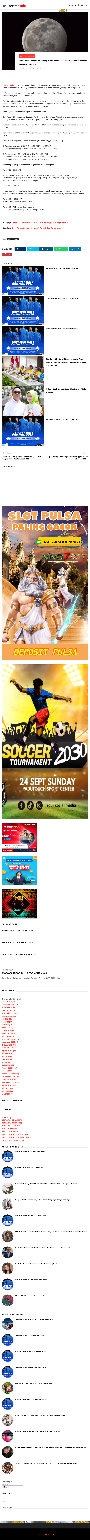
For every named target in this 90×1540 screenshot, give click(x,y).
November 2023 (10, 1076)
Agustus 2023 (9, 1085)
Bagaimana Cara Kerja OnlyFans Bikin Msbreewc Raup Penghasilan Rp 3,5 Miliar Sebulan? (51, 1447)
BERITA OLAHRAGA (12, 1123)
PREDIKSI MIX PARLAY (13, 1140)
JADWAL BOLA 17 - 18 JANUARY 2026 (17, 931)
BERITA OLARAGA (11, 1126)
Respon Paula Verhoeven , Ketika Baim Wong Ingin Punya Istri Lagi (42, 1200)
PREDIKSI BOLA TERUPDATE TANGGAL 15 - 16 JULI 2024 (37, 1431)
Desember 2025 (10, 1004)
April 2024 (7, 1062)
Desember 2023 (10, 1074)
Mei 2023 (7, 1094)
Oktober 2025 (9, 1010)
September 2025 (10, 1013)
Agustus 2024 (9, 1051)
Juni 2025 (7, 1022)
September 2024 (10, 1048)
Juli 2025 (7, 1019)
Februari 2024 (9, 1068)
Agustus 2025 (9, 1016)
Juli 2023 (7, 1088)
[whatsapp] (75, 5)
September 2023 (10, 1082)
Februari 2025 (9, 1033)
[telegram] (78, 5)
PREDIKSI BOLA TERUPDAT (15, 1134)
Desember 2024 (10, 1039)
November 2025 (10, 1007)
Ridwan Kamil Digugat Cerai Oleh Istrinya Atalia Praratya (66, 390)
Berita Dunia (8, 85)
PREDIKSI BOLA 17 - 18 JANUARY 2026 (17, 942)
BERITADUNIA (9, 1128)
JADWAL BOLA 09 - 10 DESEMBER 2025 (62, 419)
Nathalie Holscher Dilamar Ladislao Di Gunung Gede (36, 1264)
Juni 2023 (7, 1091)
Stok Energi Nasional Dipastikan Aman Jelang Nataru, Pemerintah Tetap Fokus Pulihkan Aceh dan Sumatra (66, 362)
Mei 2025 (7, 1025)
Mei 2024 (7, 1059)
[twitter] (72, 5)
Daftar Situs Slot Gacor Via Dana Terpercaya (19, 954)
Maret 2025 (8, 1030)
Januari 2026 (8, 1001)
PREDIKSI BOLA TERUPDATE (15, 1137)
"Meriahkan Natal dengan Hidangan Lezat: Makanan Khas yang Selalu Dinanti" (47, 1463)
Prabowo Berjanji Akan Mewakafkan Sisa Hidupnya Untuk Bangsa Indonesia (46, 1184)
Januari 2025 (8, 1036)
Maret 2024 (8, 1065)
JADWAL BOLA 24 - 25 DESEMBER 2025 (31, 1280)
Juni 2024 (7, 1056)
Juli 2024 (7, 1053)
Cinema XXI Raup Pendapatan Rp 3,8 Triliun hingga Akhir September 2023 (41, 222)
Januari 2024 (9, 1071)
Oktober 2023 (9, 1079)
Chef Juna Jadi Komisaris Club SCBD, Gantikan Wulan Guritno (40, 1415)
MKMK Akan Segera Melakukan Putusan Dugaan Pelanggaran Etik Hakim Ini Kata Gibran (51, 1232)
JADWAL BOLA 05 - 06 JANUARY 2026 (62, 269)
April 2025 (7, 1028)
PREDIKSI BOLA (10, 1131)
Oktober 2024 (9, 1045)
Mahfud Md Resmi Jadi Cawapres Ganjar (31, 1296)
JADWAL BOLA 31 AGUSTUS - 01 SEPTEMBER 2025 (35, 1319)
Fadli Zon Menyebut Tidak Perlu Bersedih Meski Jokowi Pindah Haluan (44, 1248)
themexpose (49, 1534)
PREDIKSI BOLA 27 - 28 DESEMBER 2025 (62, 329)
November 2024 (10, 1042)
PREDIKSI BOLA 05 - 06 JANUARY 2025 (62, 299)
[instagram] (69, 5)
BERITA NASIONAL (27, 56)
